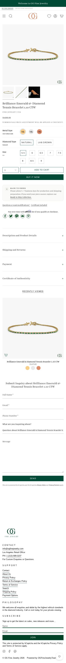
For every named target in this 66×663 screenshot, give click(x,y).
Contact (5, 570)
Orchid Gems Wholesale (24, 8)
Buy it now (33, 177)
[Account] (55, 16)
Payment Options (10, 595)
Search (5, 588)
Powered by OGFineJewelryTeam (41, 658)
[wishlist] (49, 16)
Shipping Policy (9, 592)
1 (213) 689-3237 (13, 556)
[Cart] (62, 16)
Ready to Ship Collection (20, 197)
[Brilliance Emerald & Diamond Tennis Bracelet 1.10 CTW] (33, 328)
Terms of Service (54, 485)
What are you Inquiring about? (16, 424)
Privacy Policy (41, 485)
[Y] (8, 92)
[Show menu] (4, 16)
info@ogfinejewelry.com (12, 548)
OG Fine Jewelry (7, 8)
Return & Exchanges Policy (14, 581)
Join (33, 637)
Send (33, 478)
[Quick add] (6, 355)
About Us (6, 574)
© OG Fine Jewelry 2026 (13, 658)
